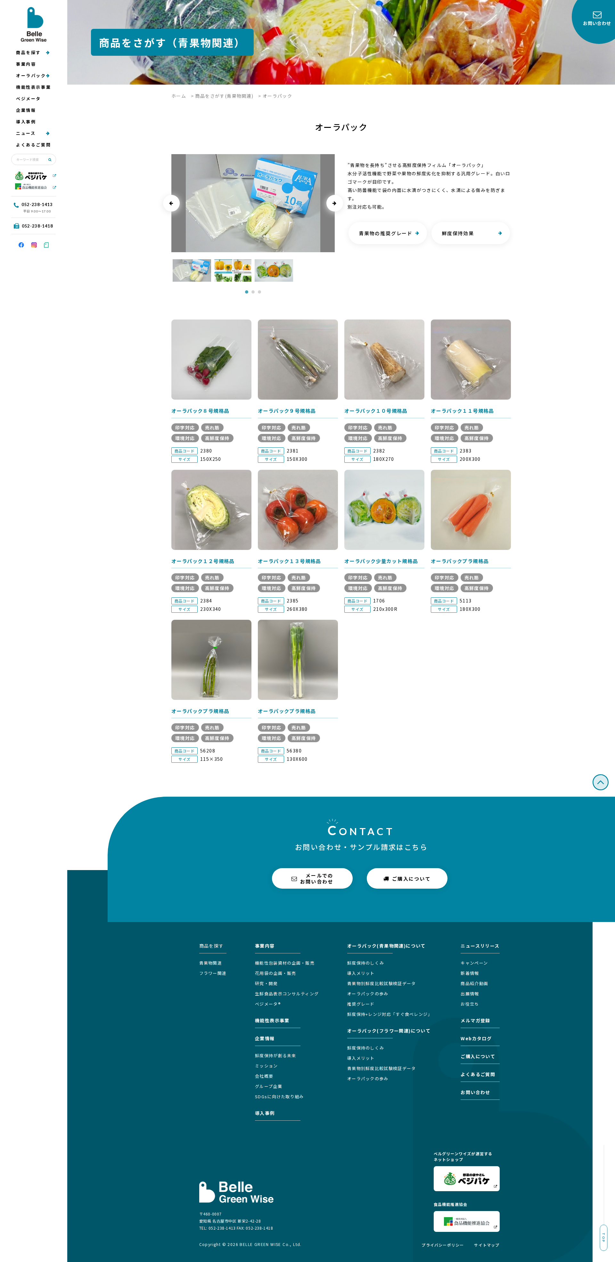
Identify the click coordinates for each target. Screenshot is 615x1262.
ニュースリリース (480, 945)
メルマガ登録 (475, 1020)
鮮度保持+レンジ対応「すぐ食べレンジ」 (389, 1014)
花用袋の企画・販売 (275, 973)
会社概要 (264, 1076)
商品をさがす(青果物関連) (224, 96)
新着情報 (470, 973)
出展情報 (470, 994)
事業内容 (26, 64)
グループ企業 (268, 1086)
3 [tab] (259, 292)
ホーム (178, 96)
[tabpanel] (192, 270)
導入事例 (26, 122)
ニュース (26, 133)
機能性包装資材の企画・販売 (285, 963)
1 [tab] (246, 292)
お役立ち (470, 1004)
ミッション (266, 1066)
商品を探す (28, 52)
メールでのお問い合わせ (316, 878)
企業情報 (26, 110)
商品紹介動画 (474, 983)
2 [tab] (253, 292)
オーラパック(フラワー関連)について (388, 1030)
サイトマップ (486, 1245)
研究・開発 (266, 983)
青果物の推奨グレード (386, 233)
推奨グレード (361, 1004)
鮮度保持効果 (458, 233)
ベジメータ (28, 98)
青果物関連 (210, 963)
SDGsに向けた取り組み (279, 1096)
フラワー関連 (213, 973)
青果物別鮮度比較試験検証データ (381, 983)
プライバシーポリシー (443, 1245)
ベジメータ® (268, 1004)
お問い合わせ (475, 1092)
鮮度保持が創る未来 (275, 1055)
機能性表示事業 (33, 87)
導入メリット (361, 973)
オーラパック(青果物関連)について (386, 945)
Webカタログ (476, 1038)
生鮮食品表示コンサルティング (287, 994)
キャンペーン (474, 963)
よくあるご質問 (33, 145)
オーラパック (31, 75)
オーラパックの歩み (368, 994)
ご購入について (411, 878)
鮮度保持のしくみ (365, 963)
